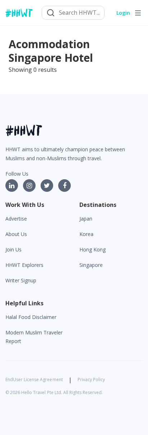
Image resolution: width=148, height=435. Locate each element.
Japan (85, 218)
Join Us (13, 249)
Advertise (16, 218)
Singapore (91, 265)
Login (123, 12)
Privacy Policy (91, 379)
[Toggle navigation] (138, 13)
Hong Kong (92, 249)
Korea (86, 234)
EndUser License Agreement (34, 379)
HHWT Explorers (24, 265)
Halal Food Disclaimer (30, 317)
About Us (16, 234)
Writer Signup (20, 280)
